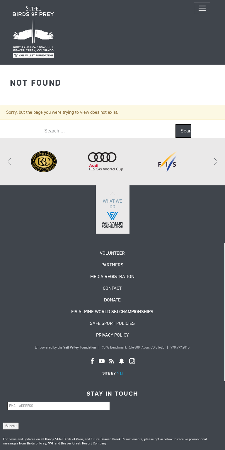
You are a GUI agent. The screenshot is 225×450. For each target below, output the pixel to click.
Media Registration (112, 277)
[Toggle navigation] (202, 8)
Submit (10, 426)
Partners (112, 265)
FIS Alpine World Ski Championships (112, 312)
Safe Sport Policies (112, 323)
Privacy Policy (112, 335)
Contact (112, 288)
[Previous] (9, 161)
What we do (112, 204)
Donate (112, 300)
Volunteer (112, 253)
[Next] (215, 161)
